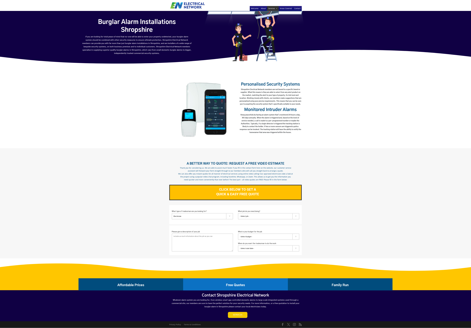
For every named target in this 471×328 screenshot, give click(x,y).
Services (271, 8)
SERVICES (237, 315)
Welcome (254, 8)
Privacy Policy (175, 324)
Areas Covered (286, 8)
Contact (297, 8)
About (263, 8)
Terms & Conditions (192, 324)
